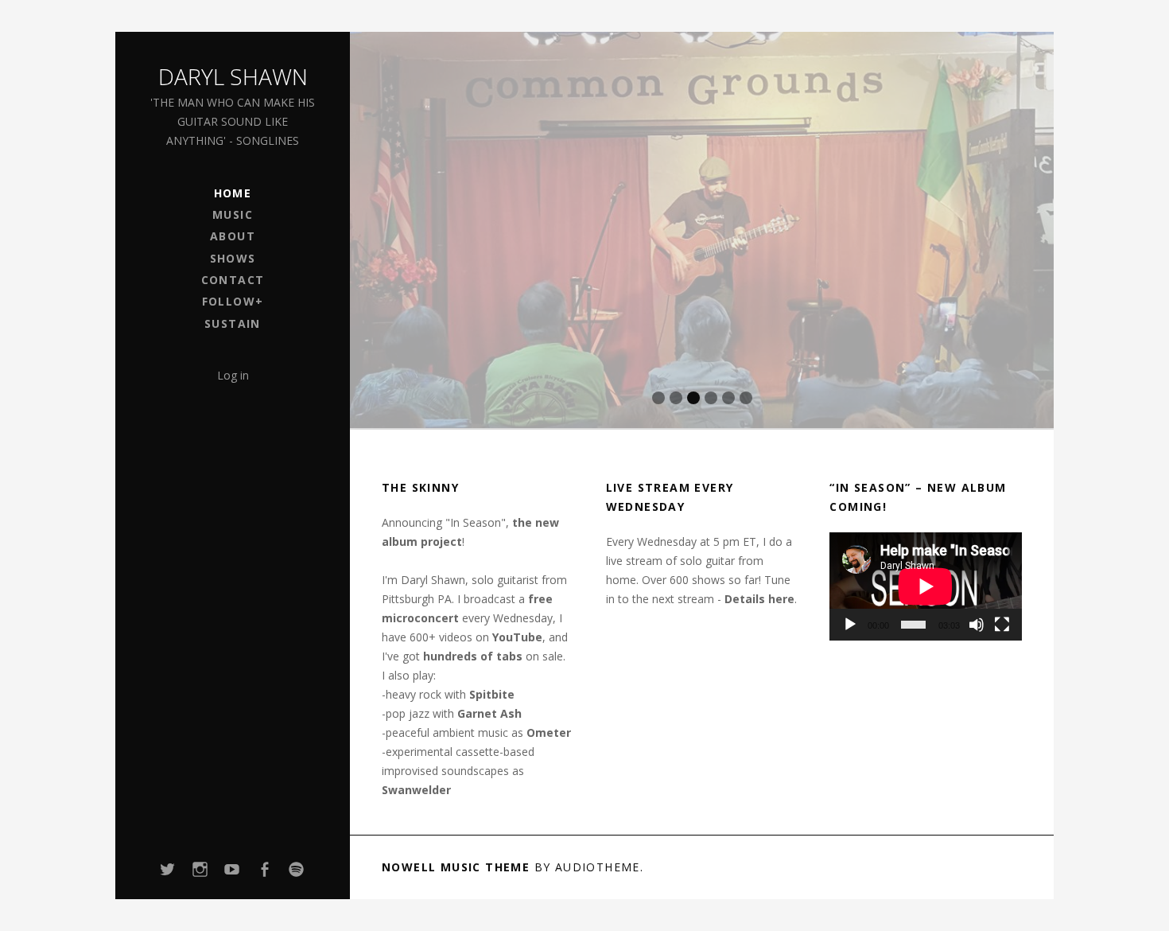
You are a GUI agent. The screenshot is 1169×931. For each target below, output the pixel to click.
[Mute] (977, 625)
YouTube (517, 637)
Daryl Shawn (233, 76)
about (232, 235)
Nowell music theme (456, 867)
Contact (233, 279)
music (232, 214)
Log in (233, 375)
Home (233, 193)
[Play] (850, 625)
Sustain (232, 323)
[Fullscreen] (1002, 625)
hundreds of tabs (472, 656)
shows (233, 258)
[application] (925, 586)
